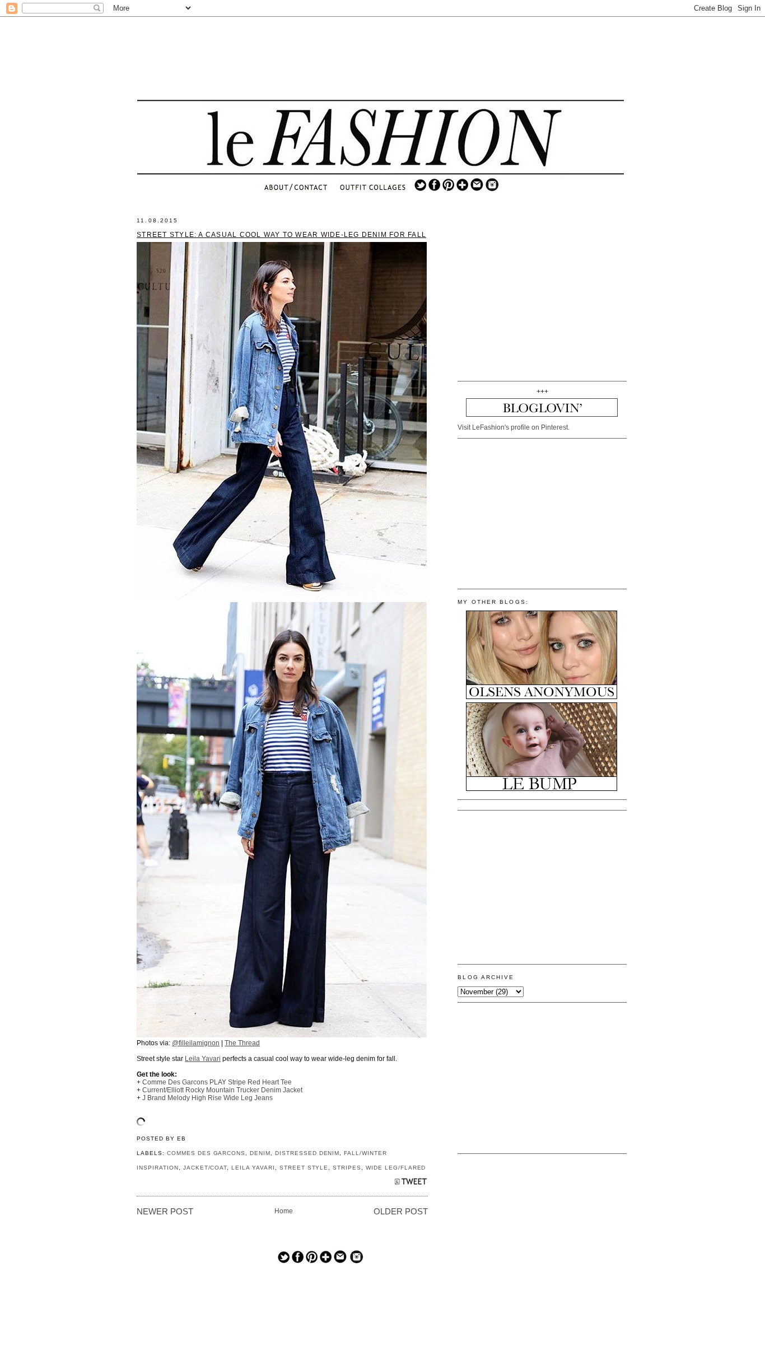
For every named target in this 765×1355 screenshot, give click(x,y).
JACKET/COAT (205, 1168)
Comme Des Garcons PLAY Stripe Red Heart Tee (217, 1082)
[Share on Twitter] (411, 1184)
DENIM (260, 1153)
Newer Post (165, 1211)
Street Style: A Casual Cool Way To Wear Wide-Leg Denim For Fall (281, 235)
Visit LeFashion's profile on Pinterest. (514, 427)
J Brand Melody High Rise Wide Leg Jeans (207, 1098)
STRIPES (347, 1168)
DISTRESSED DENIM (307, 1153)
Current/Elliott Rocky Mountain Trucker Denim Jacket (222, 1090)
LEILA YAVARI (253, 1168)
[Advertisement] (381, 59)
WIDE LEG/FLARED (396, 1168)
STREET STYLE (304, 1168)
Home (283, 1211)
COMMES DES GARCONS (206, 1153)
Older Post (401, 1211)
